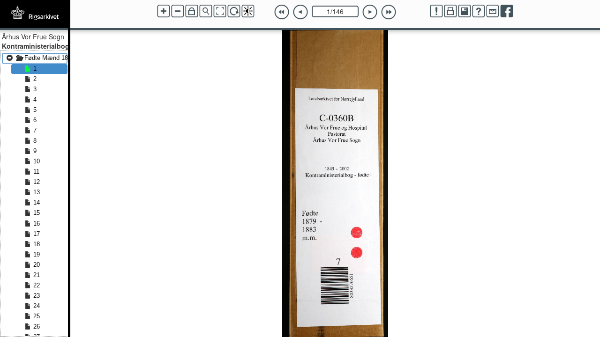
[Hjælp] (478, 11)
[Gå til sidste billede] (388, 12)
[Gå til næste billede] (369, 12)
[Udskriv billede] (450, 11)
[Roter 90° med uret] (233, 11)
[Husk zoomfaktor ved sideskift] (191, 11)
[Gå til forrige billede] (300, 12)
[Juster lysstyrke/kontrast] (248, 11)
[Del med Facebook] (506, 11)
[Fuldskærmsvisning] (219, 11)
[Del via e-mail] (492, 11)
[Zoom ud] (177, 11)
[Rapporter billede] (436, 11)
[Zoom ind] (163, 11)
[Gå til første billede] (281, 12)
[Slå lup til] (205, 11)
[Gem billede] (464, 11)
